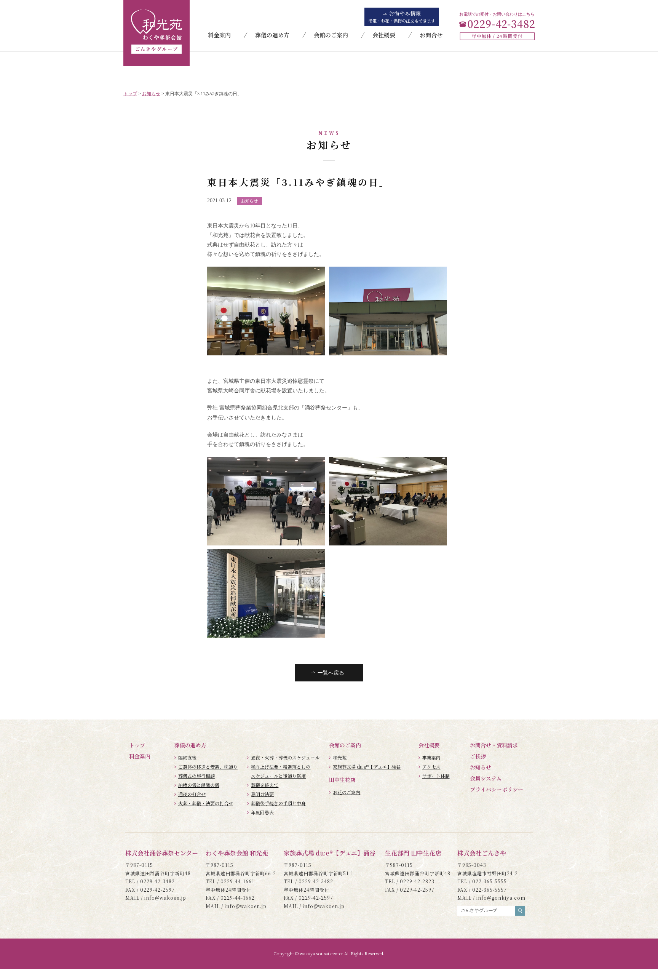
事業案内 (431, 757)
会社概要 (383, 35)
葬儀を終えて (264, 785)
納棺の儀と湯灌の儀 (198, 785)
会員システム (485, 778)
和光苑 (340, 757)
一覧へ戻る (331, 673)
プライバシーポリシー (496, 789)
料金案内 (219, 35)
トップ (137, 745)
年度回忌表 (262, 812)
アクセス (431, 766)
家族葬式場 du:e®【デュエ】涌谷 (367, 766)
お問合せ (431, 35)
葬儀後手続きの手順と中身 (278, 803)
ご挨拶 (478, 756)
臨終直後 (187, 757)
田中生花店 (342, 780)
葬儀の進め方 (272, 35)
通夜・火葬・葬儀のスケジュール (285, 757)
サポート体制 (436, 775)
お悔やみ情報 (401, 17)
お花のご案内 (346, 792)
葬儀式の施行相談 (196, 775)
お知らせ (480, 767)
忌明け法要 (262, 794)
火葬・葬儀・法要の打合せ (205, 803)
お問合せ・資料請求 (494, 745)
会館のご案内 (331, 35)
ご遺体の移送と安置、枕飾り (208, 766)
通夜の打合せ (192, 794)
